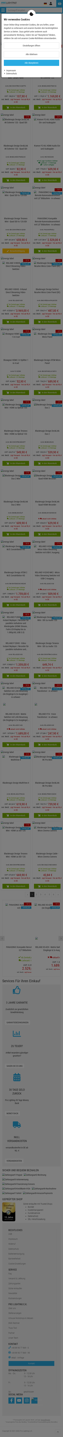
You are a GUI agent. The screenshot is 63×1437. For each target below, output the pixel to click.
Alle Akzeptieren (31, 63)
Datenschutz (11, 73)
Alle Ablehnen (31, 54)
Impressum (11, 70)
